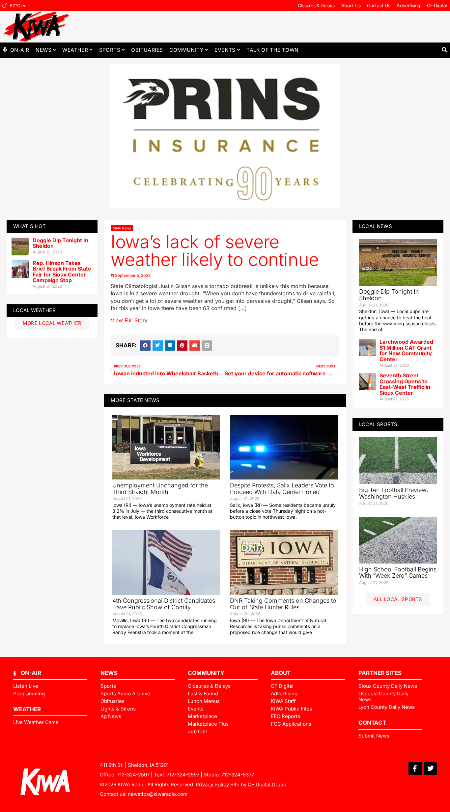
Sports (109, 50)
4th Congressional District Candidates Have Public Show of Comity (163, 604)
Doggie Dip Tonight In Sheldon (60, 243)
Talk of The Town (272, 50)
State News (122, 228)
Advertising (408, 5)
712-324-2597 (133, 774)
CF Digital (437, 5)
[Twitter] (430, 768)
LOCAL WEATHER (34, 310)
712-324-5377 (237, 774)
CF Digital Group (267, 784)
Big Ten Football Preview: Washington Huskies (393, 493)
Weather (75, 50)
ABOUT (281, 673)
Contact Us (378, 5)
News (43, 50)
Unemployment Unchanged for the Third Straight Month (160, 488)
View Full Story (129, 320)
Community (186, 50)
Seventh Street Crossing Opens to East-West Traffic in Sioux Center (405, 384)
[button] (444, 50)
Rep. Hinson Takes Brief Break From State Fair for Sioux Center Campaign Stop (62, 272)
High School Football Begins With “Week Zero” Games (397, 572)
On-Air (19, 50)
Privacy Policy (212, 784)
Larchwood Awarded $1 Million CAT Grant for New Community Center (406, 350)
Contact (372, 722)
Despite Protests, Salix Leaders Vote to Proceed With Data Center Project (282, 488)
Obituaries (147, 50)
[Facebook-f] (415, 768)
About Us (351, 5)
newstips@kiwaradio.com (157, 794)
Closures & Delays (316, 5)
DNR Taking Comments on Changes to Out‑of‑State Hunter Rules (283, 604)
